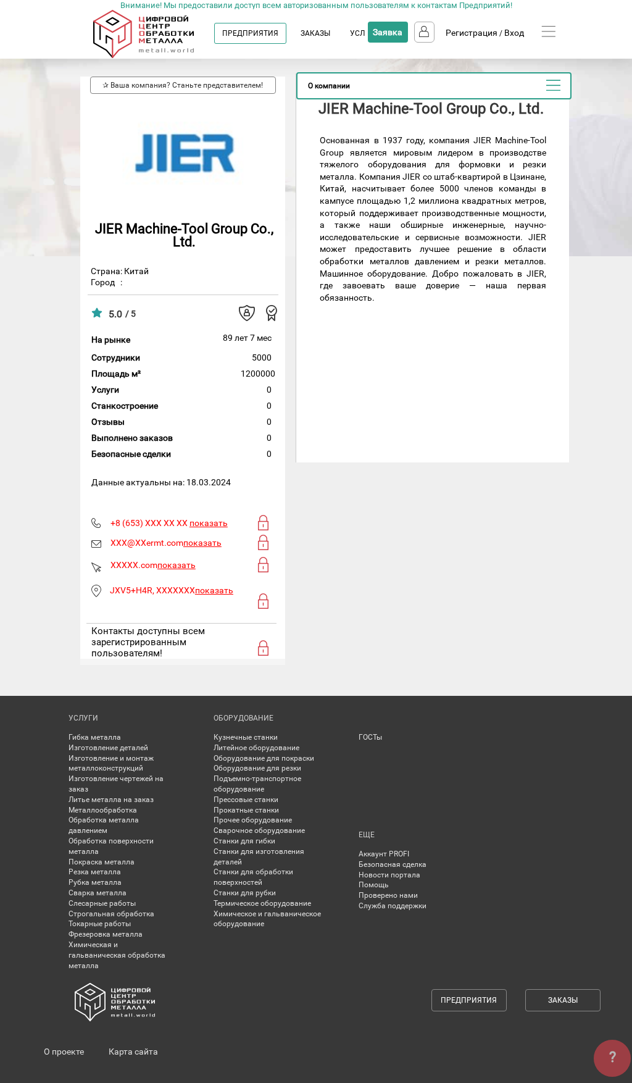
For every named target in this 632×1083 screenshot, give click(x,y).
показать (208, 523)
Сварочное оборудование (259, 830)
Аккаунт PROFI (384, 854)
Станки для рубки (245, 893)
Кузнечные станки (246, 737)
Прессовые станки (246, 799)
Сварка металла (98, 893)
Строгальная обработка (111, 913)
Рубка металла (95, 882)
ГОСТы (370, 737)
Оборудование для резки (257, 768)
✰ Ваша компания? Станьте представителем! (182, 85)
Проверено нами (388, 895)
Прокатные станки (246, 810)
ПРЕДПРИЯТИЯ (250, 33)
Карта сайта (133, 1051)
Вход (514, 33)
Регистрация (471, 33)
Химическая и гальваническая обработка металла (117, 955)
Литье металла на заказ (111, 799)
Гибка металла (95, 737)
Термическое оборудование (262, 903)
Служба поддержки (392, 905)
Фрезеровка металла (106, 934)
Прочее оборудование (253, 820)
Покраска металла (102, 862)
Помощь (374, 884)
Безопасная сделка (392, 864)
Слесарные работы (102, 903)
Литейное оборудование (256, 747)
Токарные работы (100, 923)
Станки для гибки (244, 841)
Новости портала (389, 875)
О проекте (64, 1051)
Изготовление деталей (108, 747)
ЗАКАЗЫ (315, 33)
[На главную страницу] (156, 55)
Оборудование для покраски (264, 758)
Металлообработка (103, 810)
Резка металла (95, 872)
